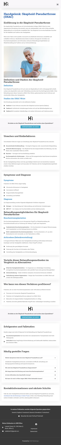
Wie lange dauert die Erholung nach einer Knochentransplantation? (24, 371)
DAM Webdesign (34, 441)
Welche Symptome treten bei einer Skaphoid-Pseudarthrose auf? (24, 357)
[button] (57, 4)
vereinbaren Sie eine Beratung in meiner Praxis (17, 396)
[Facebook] (36, 424)
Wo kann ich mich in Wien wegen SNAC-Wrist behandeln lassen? (23, 378)
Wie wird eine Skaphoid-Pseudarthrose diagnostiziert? (21, 368)
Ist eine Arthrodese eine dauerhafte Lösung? (18, 375)
